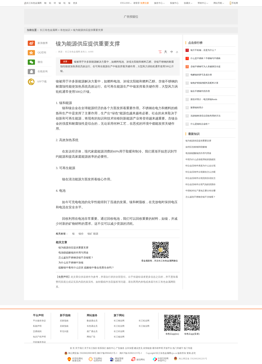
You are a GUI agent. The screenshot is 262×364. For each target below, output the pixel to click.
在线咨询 (43, 71)
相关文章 (61, 242)
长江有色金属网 (34, 3)
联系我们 (102, 348)
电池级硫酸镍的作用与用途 (73, 252)
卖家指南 (64, 326)
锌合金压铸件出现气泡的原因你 (200, 184)
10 (187, 124)
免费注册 (144, 3)
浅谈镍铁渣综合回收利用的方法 (205, 115)
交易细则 (37, 331)
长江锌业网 (119, 331)
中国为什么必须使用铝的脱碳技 (200, 159)
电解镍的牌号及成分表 (201, 74)
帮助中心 (202, 3)
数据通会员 (92, 320)
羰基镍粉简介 (197, 107)
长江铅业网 (144, 320)
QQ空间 (42, 52)
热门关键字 (178, 348)
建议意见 (138, 348)
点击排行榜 (195, 42)
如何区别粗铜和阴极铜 (196, 147)
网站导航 (218, 3)
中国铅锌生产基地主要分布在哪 (200, 190)
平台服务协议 (39, 320)
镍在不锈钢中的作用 (200, 91)
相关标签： (62, 233)
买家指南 (64, 320)
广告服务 (120, 348)
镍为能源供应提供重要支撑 (73, 247)
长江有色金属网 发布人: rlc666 (79, 51)
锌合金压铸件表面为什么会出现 (200, 165)
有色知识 (65, 30)
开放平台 (167, 348)
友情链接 (147, 348)
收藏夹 (187, 3)
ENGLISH (125, 3)
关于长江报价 (90, 348)
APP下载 (42, 81)
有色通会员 (92, 326)
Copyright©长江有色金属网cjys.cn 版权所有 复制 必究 (171, 353)
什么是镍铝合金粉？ (200, 124)
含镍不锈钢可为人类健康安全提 (205, 66)
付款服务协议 (39, 342)
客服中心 (174, 3)
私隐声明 (37, 326)
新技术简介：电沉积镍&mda (204, 99)
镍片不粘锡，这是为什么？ (203, 50)
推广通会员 (92, 331)
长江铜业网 (119, 320)
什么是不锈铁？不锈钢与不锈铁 (205, 58)
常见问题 (64, 331)
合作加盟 (129, 348)
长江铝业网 (119, 326)
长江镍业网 (144, 326)
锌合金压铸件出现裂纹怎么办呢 (200, 172)
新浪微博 (43, 43)
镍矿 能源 (93, 233)
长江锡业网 (119, 336)
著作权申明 (157, 348)
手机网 (235, 3)
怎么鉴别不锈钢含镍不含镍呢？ (75, 257)
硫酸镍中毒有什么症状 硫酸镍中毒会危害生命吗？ (86, 267)
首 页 (72, 348)
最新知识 (194, 133)
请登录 (136, 3)
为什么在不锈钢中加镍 (70, 262)
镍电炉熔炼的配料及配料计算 (204, 83)
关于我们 (79, 348)
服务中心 (158, 3)
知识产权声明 (39, 336)
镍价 (81, 233)
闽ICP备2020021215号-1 (131, 353)
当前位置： (33, 30)
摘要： (66, 61)
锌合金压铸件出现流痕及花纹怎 (200, 178)
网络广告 (91, 336)
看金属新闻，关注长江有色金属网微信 (159, 260)
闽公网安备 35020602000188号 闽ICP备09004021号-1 (92, 353)
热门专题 (188, 348)
